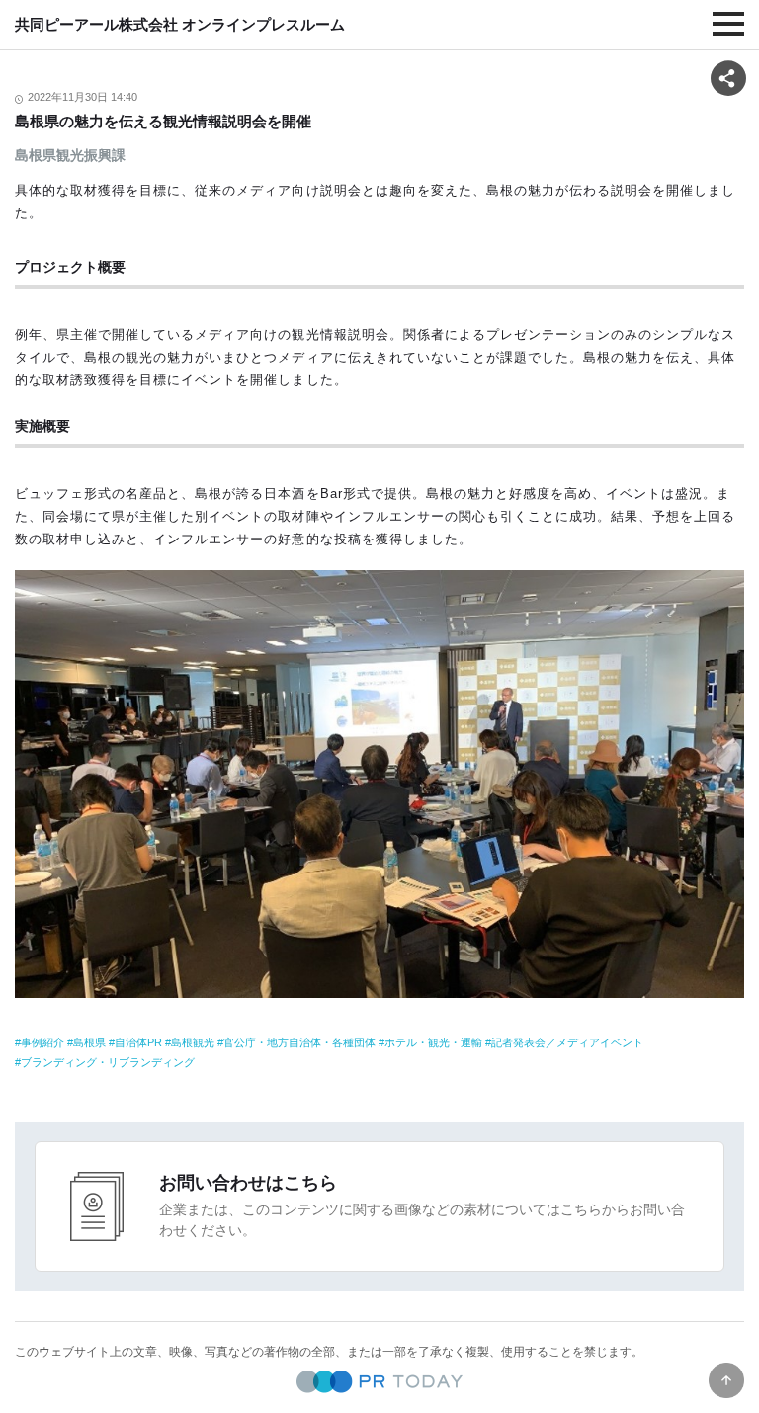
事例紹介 (42, 1042)
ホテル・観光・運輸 (433, 1042)
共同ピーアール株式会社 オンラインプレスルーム (180, 24)
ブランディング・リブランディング (108, 1062)
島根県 (89, 1042)
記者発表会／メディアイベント (567, 1042)
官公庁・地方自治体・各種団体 (299, 1042)
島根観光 (192, 1042)
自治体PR (138, 1042)
